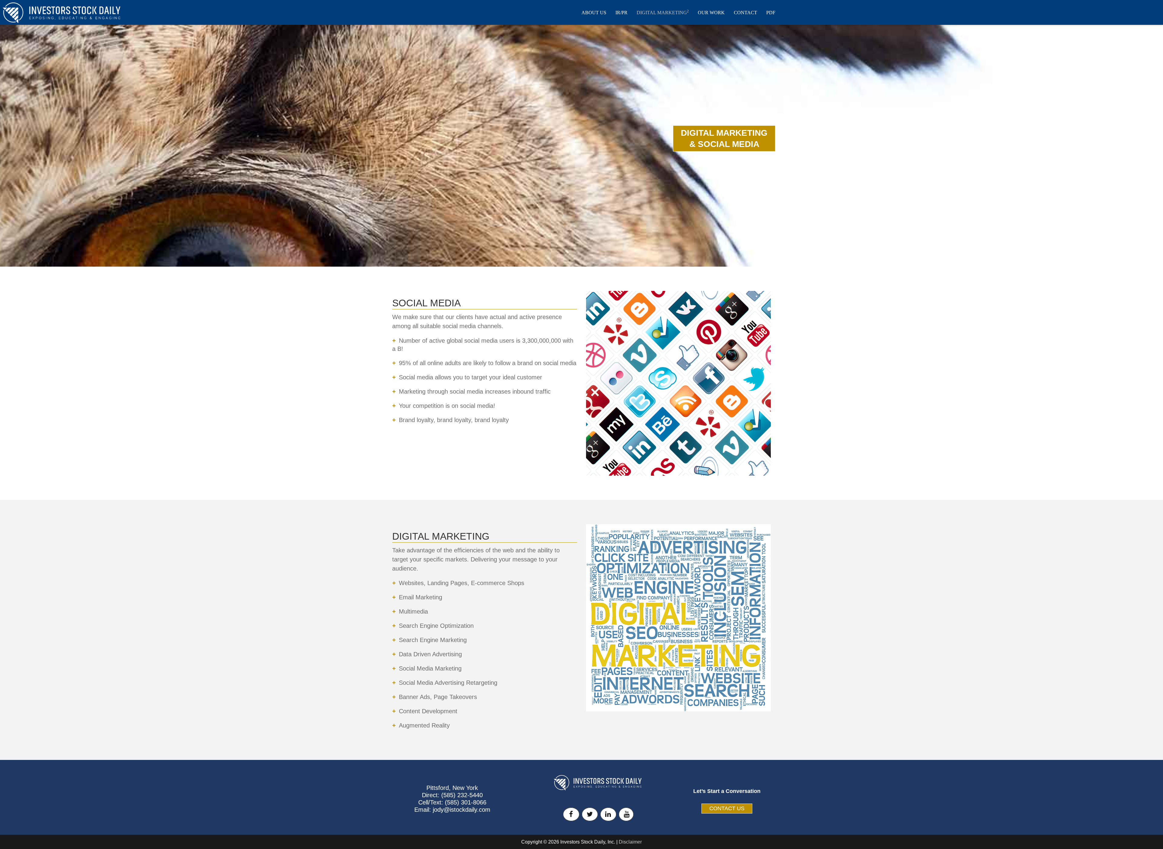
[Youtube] (626, 814)
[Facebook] (571, 814)
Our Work (711, 12)
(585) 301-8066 (465, 802)
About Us (594, 12)
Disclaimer (630, 841)
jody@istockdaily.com (461, 809)
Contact (745, 12)
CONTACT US (726, 808)
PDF (770, 12)
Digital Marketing (663, 12)
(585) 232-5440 (462, 795)
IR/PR (621, 12)
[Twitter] (590, 814)
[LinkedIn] (608, 814)
